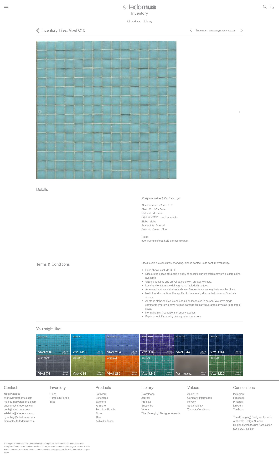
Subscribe (147, 405)
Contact (10, 387)
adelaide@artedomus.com (19, 413)
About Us (192, 394)
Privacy (191, 401)
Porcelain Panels (59, 398)
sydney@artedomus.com (18, 398)
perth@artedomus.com (17, 409)
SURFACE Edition (243, 429)
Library (148, 21)
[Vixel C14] (240, 31)
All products (133, 21)
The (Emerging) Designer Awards (160, 413)
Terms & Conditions (198, 409)
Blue (164, 229)
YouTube (238, 409)
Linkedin (238, 405)
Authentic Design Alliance (248, 421)
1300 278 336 (12, 394)
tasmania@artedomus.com (19, 421)
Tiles (62, 30)
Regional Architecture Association (252, 425)
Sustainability (195, 405)
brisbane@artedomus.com (19, 405)
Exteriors (101, 401)
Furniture (101, 405)
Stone (99, 413)
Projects (146, 401)
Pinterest (238, 401)
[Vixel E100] (193, 31)
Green (156, 229)
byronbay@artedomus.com (19, 417)
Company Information (199, 398)
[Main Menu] (49, 6)
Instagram (238, 394)
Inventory (139, 13)
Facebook (238, 398)
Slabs (53, 394)
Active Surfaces (105, 421)
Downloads (148, 394)
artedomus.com (192, 316)
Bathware (101, 394)
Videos (145, 409)
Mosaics (157, 213)
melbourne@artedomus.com (20, 401)
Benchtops (102, 398)
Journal (145, 398)
